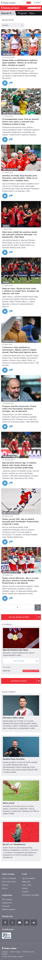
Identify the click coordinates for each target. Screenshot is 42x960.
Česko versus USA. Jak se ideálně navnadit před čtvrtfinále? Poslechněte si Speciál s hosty (20, 521)
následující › (38, 607)
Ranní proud (8, 803)
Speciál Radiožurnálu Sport (15, 650)
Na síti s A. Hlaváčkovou (14, 844)
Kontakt (25, 892)
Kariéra (25, 888)
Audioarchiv (7, 903)
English (4, 954)
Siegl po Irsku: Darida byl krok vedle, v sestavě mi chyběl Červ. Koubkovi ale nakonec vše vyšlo (20, 291)
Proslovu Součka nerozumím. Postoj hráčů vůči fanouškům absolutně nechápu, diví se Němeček (19, 408)
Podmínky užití (27, 952)
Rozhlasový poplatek (30, 895)
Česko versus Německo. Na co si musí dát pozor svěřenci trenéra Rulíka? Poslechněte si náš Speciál (20, 580)
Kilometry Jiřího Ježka (13, 718)
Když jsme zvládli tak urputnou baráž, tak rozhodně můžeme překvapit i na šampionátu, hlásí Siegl (19, 234)
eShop (4, 888)
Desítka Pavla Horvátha (14, 759)
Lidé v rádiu (27, 885)
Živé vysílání (7, 899)
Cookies (5, 952)
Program (22, 13)
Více (32, 13)
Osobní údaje (15, 952)
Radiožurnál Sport (30, 671)
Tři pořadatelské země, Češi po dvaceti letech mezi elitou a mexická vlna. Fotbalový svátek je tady (20, 121)
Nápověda (26, 882)
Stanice (5, 885)
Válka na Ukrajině (9, 878)
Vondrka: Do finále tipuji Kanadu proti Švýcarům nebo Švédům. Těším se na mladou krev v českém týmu (19, 178)
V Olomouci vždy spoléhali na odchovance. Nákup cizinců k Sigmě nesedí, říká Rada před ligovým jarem (19, 349)
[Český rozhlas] (8, 2)
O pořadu (7, 625)
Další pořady (9, 692)
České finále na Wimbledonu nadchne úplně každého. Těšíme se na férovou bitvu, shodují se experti (20, 62)
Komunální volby (9, 882)
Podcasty (6, 906)
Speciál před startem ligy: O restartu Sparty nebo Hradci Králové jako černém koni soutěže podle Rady (19, 465)
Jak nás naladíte (28, 878)
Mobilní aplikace (8, 909)
